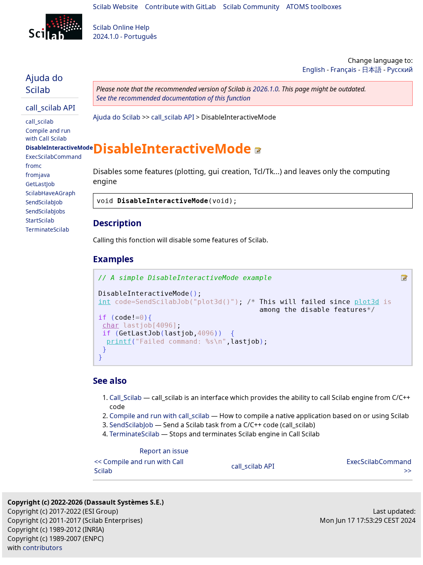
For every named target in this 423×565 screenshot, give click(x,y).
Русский (400, 69)
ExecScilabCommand (53, 156)
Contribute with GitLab (180, 6)
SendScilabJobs (45, 211)
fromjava (38, 175)
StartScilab (40, 220)
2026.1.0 (265, 88)
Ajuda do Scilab (44, 84)
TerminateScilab (47, 229)
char (110, 325)
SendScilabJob (44, 202)
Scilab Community (251, 6)
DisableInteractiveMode (59, 147)
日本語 (372, 69)
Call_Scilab (125, 397)
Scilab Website (115, 6)
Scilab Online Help (121, 27)
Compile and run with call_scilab (159, 415)
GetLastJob (40, 184)
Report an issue (164, 450)
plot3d (366, 302)
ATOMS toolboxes (314, 6)
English (313, 69)
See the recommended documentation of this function (173, 98)
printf (119, 341)
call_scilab (39, 121)
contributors (42, 547)
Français (343, 69)
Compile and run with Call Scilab (48, 134)
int (104, 302)
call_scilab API (50, 107)
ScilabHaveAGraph (50, 193)
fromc (34, 166)
